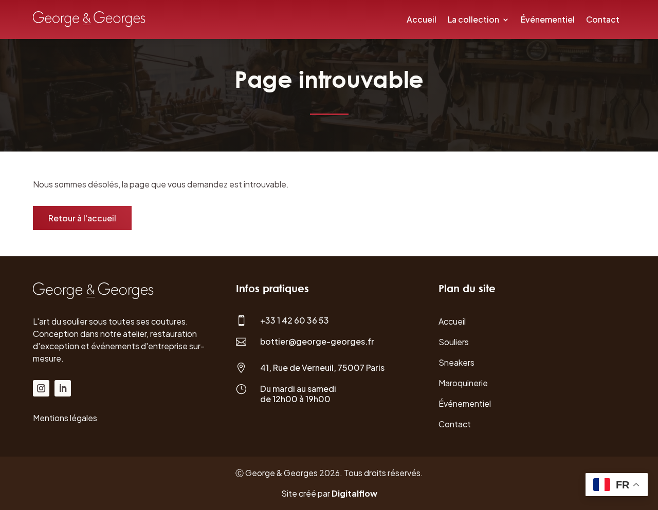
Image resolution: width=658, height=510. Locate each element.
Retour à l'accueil (82, 218)
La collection (473, 19)
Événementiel (548, 19)
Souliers (453, 341)
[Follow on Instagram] (41, 388)
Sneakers (456, 362)
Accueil (421, 19)
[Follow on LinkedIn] (62, 388)
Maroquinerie (463, 382)
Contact (602, 19)
